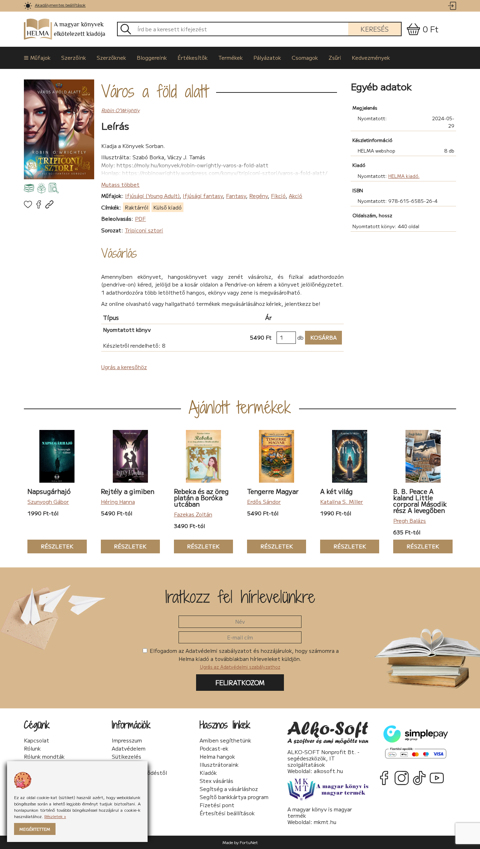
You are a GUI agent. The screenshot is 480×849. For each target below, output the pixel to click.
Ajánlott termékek (240, 407)
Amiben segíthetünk (225, 740)
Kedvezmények (371, 57)
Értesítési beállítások (227, 813)
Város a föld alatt (154, 91)
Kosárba (321, 337)
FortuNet (249, 842)
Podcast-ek (214, 748)
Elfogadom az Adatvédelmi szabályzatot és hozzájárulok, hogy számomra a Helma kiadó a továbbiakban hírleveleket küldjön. (243, 658)
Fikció (278, 195)
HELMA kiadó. (404, 175)
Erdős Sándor (264, 501)
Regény (258, 195)
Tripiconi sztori (144, 230)
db (300, 337)
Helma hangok (217, 756)
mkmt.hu (325, 821)
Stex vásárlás (216, 781)
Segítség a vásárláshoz (229, 789)
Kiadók (208, 773)
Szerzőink (73, 57)
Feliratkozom (240, 682)
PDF (140, 218)
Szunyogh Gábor (48, 501)
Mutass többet (120, 184)
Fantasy (236, 195)
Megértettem (34, 829)
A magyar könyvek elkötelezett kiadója (79, 29)
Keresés (375, 28)
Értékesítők (192, 57)
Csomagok (305, 57)
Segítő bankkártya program (234, 797)
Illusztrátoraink (219, 764)
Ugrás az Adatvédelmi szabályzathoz (240, 666)
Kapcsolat (36, 740)
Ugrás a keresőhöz (124, 367)
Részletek (50, 546)
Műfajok (40, 57)
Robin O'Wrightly (120, 110)
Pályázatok (267, 57)
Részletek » (55, 816)
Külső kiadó (167, 207)
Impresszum (127, 740)
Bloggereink (152, 57)
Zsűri (335, 57)
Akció (295, 195)
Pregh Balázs (409, 520)
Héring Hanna (118, 501)
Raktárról (136, 207)
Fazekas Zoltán (193, 514)
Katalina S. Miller (341, 501)
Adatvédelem (128, 748)
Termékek (230, 57)
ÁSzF (118, 764)
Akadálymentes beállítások (60, 5)
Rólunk (32, 748)
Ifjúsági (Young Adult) (152, 195)
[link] (28, 6)
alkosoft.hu (328, 770)
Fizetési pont (217, 805)
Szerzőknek (111, 57)
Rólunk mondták (44, 756)
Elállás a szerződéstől (139, 773)
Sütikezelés (126, 756)
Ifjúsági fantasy (203, 195)
